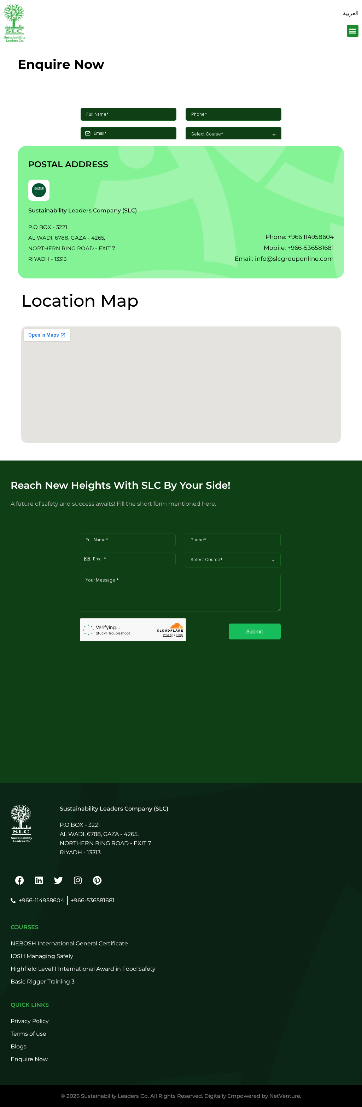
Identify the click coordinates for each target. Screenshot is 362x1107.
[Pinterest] (97, 880)
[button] (352, 31)
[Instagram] (78, 880)
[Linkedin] (39, 880)
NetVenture (284, 1096)
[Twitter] (58, 880)
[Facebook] (19, 880)
